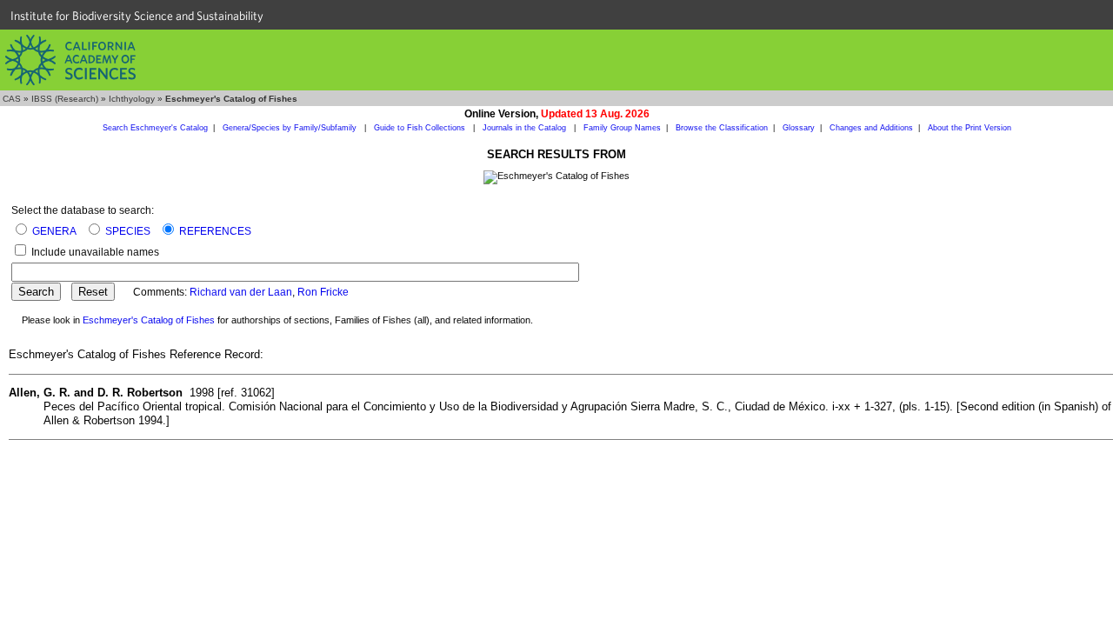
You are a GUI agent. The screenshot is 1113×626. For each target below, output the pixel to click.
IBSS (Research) (64, 98)
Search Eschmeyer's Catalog (155, 127)
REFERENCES (215, 231)
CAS (12, 98)
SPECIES (127, 231)
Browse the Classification (722, 127)
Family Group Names (622, 127)
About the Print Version (969, 127)
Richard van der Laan (241, 292)
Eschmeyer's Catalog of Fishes (149, 320)
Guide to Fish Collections (421, 127)
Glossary (799, 127)
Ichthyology (132, 98)
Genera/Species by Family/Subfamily (291, 127)
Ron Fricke (323, 292)
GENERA (54, 231)
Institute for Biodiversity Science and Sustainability (136, 16)
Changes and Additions (871, 127)
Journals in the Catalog (526, 127)
